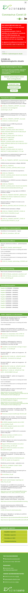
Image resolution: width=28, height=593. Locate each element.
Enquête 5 (3, 298)
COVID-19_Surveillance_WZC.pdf (10, 233)
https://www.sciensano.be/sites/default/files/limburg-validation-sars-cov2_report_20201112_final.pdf (14, 492)
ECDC (17, 576)
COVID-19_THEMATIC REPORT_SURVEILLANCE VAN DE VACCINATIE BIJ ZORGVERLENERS (14, 175)
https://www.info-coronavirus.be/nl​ (12, 558)
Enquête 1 (3, 307)
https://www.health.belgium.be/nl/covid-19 (13, 46)
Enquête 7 (3, 294)
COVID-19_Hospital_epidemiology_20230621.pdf (14, 261)
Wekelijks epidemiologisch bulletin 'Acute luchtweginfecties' (14, 78)
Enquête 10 (3, 288)
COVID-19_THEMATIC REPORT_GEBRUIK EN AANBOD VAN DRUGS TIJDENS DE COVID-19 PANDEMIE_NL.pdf (14, 196)
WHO (17, 582)
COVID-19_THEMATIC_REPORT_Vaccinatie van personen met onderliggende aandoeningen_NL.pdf (13, 107)
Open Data (14, 90)
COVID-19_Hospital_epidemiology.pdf (11, 247)
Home (3, 51)
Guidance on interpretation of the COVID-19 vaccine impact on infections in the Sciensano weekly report (12, 335)
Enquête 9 (3, 290)
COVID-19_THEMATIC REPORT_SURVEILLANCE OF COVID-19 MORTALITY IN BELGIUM (12, 135)
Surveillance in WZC (9, 538)
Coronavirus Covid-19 (14, 14)
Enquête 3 (3, 303)
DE (21, 18)
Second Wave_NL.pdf (7, 474)
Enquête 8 (3, 292)
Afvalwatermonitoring (10, 541)
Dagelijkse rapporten (10, 531)
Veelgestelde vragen (14, 84)
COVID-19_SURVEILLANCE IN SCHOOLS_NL (14, 205)
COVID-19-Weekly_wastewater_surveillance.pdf (14, 274)
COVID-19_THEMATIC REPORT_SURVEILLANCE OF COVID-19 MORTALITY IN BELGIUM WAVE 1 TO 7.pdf (12, 149)
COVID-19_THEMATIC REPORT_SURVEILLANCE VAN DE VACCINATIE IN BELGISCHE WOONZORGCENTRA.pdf (14, 186)
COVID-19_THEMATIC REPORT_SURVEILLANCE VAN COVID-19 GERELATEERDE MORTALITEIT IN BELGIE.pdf (13, 129)
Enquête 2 (3, 305)
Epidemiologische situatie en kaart (12, 579)
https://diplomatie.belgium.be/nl (10, 569)
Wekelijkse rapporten (10, 535)
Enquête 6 (3, 296)
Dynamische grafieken (14, 87)
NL (19, 18)
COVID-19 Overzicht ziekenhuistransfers (11, 510)
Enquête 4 (3, 301)
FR (17, 18)
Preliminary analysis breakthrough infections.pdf (14, 413)
